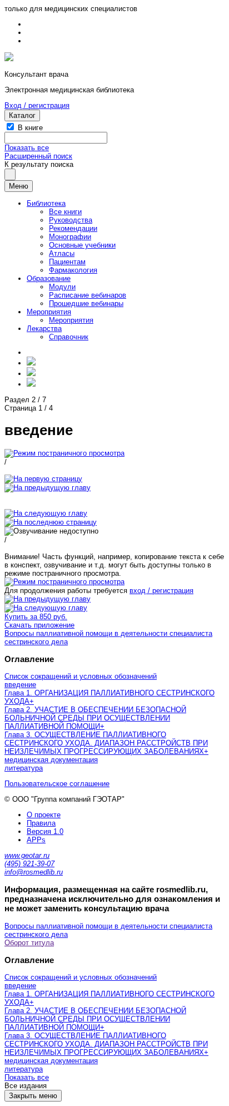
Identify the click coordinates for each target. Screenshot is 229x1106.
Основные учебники (82, 245)
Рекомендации (73, 228)
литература (23, 768)
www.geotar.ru (26, 855)
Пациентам (67, 262)
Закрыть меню (33, 1096)
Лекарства (44, 328)
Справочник (68, 337)
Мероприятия (49, 312)
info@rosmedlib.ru (33, 872)
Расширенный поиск (38, 156)
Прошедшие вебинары (86, 303)
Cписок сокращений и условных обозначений (80, 676)
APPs (36, 840)
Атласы (61, 253)
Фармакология (73, 270)
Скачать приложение (39, 625)
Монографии (70, 237)
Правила (41, 823)
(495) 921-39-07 (29, 864)
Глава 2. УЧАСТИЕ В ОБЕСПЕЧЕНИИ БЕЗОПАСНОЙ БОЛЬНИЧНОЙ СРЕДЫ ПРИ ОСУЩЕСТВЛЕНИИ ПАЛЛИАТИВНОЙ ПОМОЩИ (95, 717)
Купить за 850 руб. (35, 617)
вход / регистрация (161, 590)
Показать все (26, 148)
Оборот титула (29, 943)
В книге (30, 128)
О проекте (44, 815)
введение (20, 684)
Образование (49, 278)
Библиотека (46, 203)
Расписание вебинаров (87, 295)
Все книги (65, 212)
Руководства (70, 220)
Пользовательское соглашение (56, 783)
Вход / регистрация (36, 105)
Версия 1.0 (45, 831)
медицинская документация (51, 760)
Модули (62, 287)
